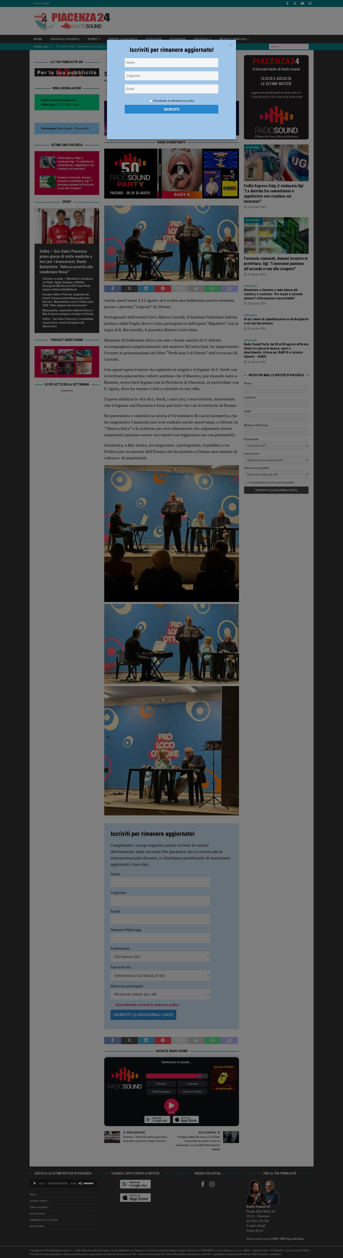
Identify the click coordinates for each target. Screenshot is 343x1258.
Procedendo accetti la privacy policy (173, 100)
